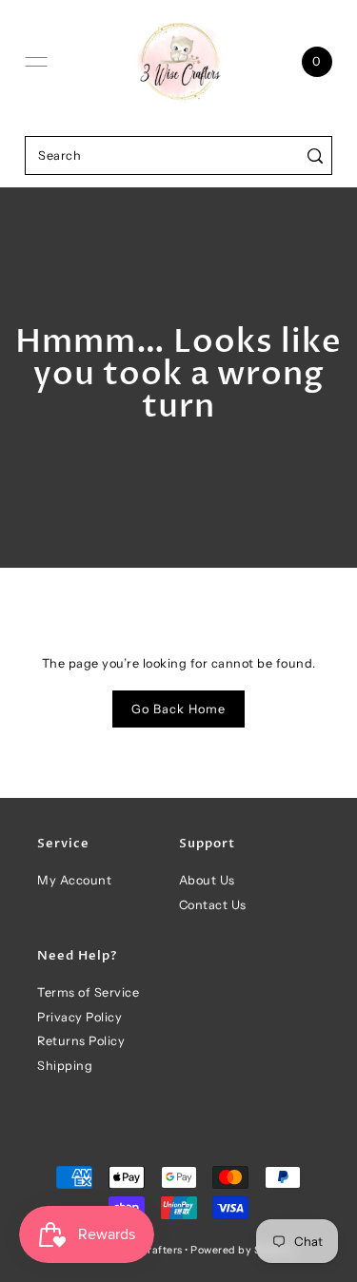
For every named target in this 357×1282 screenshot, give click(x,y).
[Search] (314, 155)
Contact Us (213, 905)
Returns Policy (81, 1041)
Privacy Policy (79, 1017)
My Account (74, 880)
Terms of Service (88, 992)
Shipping (64, 1066)
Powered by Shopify (242, 1250)
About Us (207, 880)
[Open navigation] (36, 62)
